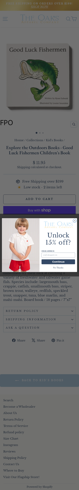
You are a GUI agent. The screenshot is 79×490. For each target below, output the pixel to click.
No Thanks (58, 267)
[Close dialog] (74, 220)
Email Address (48, 251)
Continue (58, 262)
